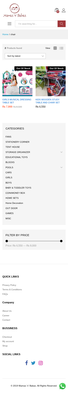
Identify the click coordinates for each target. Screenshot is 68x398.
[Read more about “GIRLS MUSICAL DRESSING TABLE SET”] (17, 94)
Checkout (7, 337)
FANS (8, 136)
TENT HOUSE (13, 147)
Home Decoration (14, 203)
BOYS (9, 182)
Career (5, 315)
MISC (8, 218)
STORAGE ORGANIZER (18, 152)
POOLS (9, 167)
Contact (6, 320)
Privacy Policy (9, 285)
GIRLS (9, 177)
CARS (9, 172)
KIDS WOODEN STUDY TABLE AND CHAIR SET (48, 101)
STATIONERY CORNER (17, 142)
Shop (5, 345)
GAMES (9, 213)
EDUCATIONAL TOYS (17, 157)
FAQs (5, 294)
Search (62, 23)
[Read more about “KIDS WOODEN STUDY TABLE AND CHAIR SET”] (50, 94)
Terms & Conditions (12, 289)
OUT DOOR (12, 208)
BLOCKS (10, 162)
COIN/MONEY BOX (15, 193)
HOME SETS (12, 198)
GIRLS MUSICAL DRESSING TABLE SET (16, 101)
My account (8, 341)
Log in (64, 12)
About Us (7, 311)
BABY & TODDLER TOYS (18, 187)
